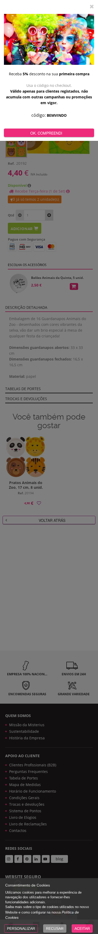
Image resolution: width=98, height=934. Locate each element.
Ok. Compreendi (46, 133)
